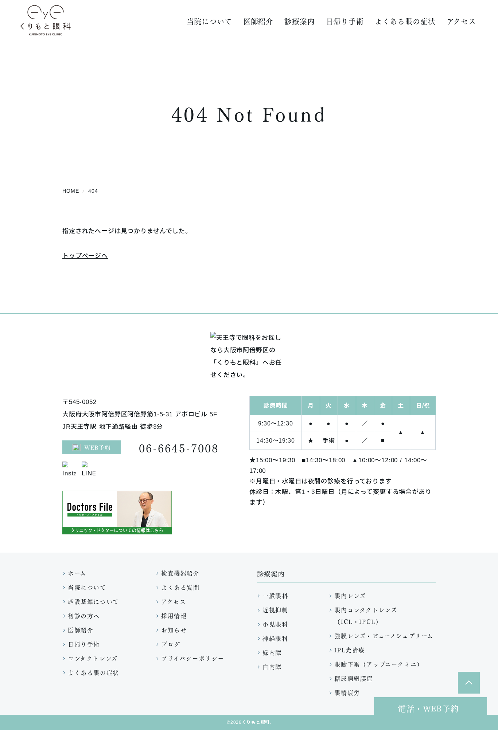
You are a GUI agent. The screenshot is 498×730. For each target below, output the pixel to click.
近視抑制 (275, 609)
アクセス (461, 21)
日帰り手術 (345, 21)
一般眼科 (275, 595)
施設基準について (93, 601)
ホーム (77, 572)
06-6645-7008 (179, 447)
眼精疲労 (347, 692)
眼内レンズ (350, 595)
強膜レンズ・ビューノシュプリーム (383, 635)
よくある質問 (180, 587)
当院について (87, 587)
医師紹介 (258, 21)
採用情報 (174, 615)
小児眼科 (275, 623)
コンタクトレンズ (93, 658)
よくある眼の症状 (405, 21)
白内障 (272, 666)
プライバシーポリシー (192, 658)
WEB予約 (97, 447)
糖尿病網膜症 (353, 678)
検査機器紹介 (180, 572)
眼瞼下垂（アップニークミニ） (378, 663)
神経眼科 (275, 638)
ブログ (170, 643)
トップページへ (85, 255)
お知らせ (174, 629)
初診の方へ (84, 615)
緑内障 (272, 652)
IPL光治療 (349, 649)
